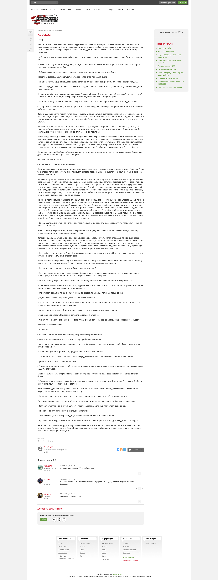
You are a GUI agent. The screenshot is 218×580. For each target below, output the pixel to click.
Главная (34, 10)
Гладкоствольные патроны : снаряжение (169, 56)
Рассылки (105, 559)
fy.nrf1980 (48, 447)
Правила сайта (63, 550)
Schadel (47, 494)
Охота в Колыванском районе (170, 87)
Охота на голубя (164, 48)
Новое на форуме (164, 44)
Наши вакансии (128, 557)
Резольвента (117, 574)
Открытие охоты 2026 (171, 32)
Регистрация (62, 546)
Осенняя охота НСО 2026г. (168, 78)
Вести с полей (99, 10)
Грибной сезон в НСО (166, 66)
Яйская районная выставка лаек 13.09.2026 (171, 83)
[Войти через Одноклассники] (59, 520)
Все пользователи (129, 550)
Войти (182, 3)
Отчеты (62, 10)
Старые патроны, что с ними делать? (169, 61)
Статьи (87, 10)
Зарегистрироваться (167, 3)
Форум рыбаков (150, 543)
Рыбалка (130, 10)
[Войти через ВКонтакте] (54, 520)
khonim (47, 479)
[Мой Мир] (124, 449)
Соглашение (62, 553)
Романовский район (166, 52)
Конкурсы (126, 553)
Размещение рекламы (131, 561)
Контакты (126, 546)
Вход (60, 543)
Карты (111, 10)
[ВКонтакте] (118, 449)
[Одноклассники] (121, 449)
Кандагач (48, 466)
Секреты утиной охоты (167, 69)
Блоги (52, 10)
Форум (44, 10)
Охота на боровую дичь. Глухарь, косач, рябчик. (171, 74)
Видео (78, 10)
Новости (104, 546)
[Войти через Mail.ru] (64, 520)
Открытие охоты (107, 543)
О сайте (125, 543)
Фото (70, 10)
